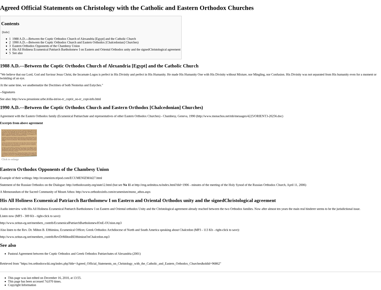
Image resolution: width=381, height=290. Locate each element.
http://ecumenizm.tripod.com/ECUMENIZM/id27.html (67, 178)
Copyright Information (22, 285)
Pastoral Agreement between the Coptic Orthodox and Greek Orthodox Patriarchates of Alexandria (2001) (74, 253)
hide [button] (5, 32)
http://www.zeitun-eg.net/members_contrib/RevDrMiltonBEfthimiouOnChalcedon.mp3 (55, 236)
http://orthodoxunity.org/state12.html (89, 185)
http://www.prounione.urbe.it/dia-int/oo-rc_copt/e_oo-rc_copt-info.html (56, 99)
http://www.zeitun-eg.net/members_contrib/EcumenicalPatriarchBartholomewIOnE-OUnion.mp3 (61, 223)
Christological (165, 209)
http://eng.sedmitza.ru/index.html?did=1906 (162, 185)
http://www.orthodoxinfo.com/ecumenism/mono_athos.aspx (113, 191)
